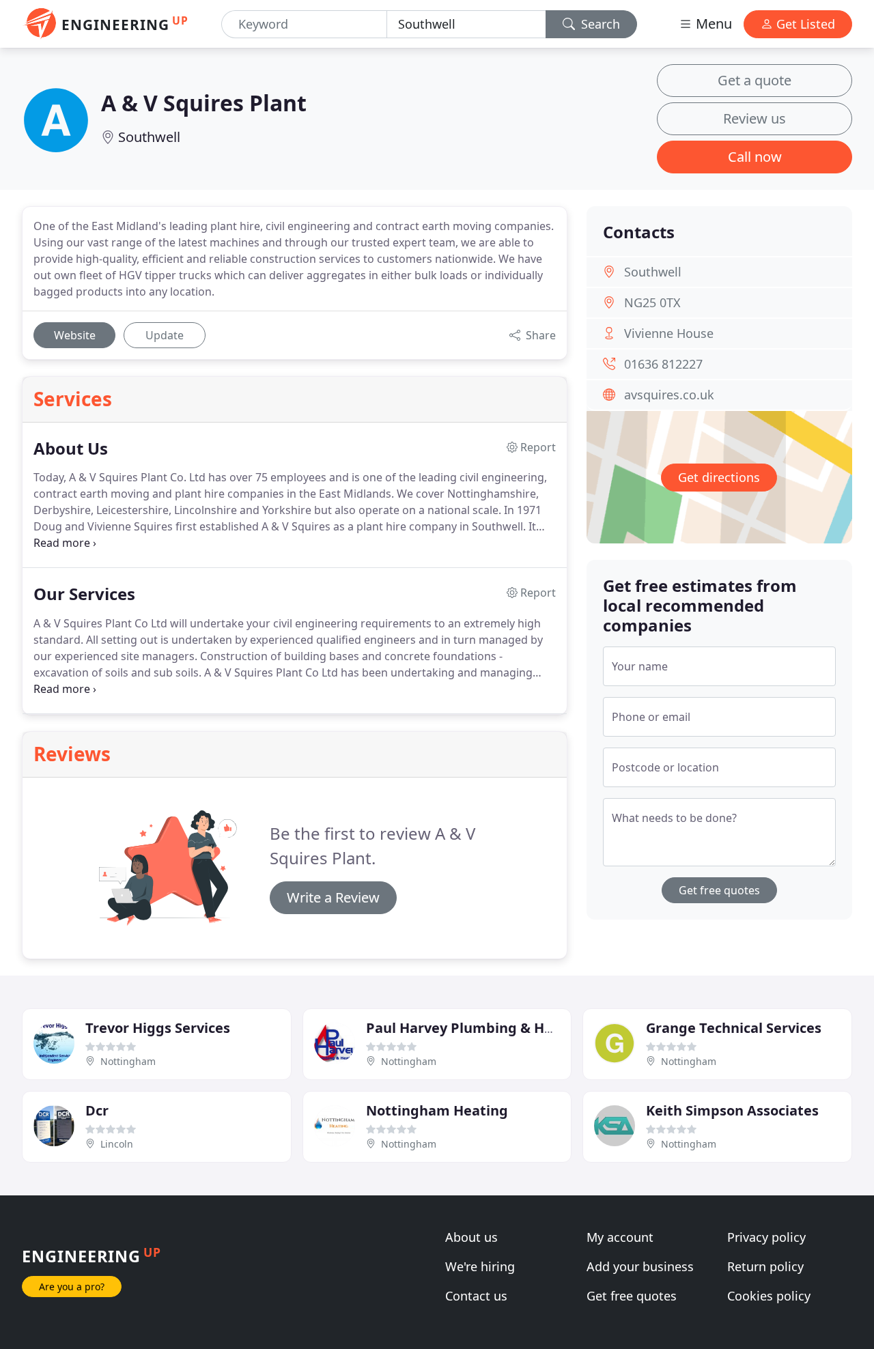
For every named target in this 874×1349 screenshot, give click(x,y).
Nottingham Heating (437, 1110)
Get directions (719, 477)
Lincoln (116, 1143)
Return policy (765, 1266)
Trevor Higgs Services (157, 1028)
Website (75, 335)
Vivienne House (669, 333)
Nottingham (128, 1061)
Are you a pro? (71, 1286)
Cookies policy (768, 1296)
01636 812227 (663, 364)
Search (599, 24)
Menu (712, 23)
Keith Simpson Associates (732, 1110)
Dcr (97, 1110)
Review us (754, 118)
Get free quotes (719, 890)
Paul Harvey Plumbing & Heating (477, 1028)
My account (620, 1237)
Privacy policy (766, 1237)
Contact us (476, 1296)
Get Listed (804, 24)
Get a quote (754, 80)
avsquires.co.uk (669, 394)
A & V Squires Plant (204, 102)
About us (471, 1237)
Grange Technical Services (733, 1028)
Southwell (149, 137)
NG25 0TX (652, 302)
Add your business (640, 1266)
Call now (755, 156)
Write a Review (333, 897)
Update (164, 335)
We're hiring (480, 1266)
